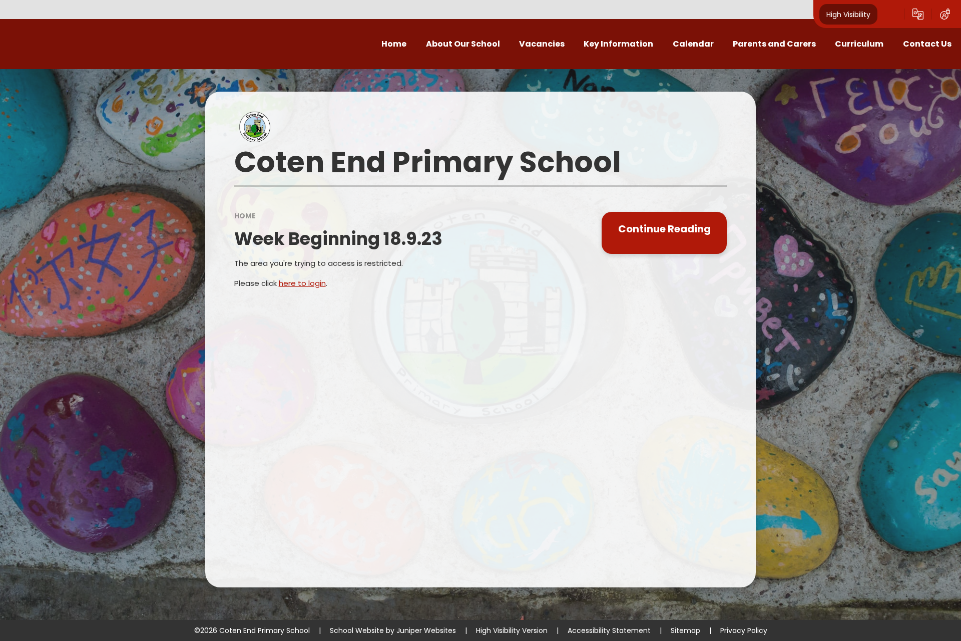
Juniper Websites (426, 630)
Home (245, 216)
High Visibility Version (512, 630)
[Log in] (944, 14)
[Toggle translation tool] (917, 14)
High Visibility (848, 14)
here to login (302, 283)
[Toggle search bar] (890, 14)
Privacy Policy (743, 630)
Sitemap (685, 630)
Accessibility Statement (609, 630)
